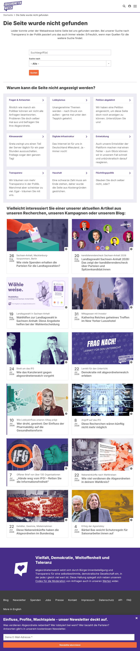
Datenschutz (106, 600)
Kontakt (72, 600)
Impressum (88, 600)
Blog (5, 600)
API (120, 600)
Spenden (35, 600)
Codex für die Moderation (50, 581)
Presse (59, 600)
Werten (107, 581)
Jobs (48, 600)
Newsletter (19, 600)
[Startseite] (12, 6)
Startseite (8, 15)
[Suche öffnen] (124, 6)
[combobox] (70, 63)
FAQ (129, 600)
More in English (12, 609)
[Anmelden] (129, 6)
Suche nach (34, 58)
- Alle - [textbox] (35, 63)
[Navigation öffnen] (135, 6)
